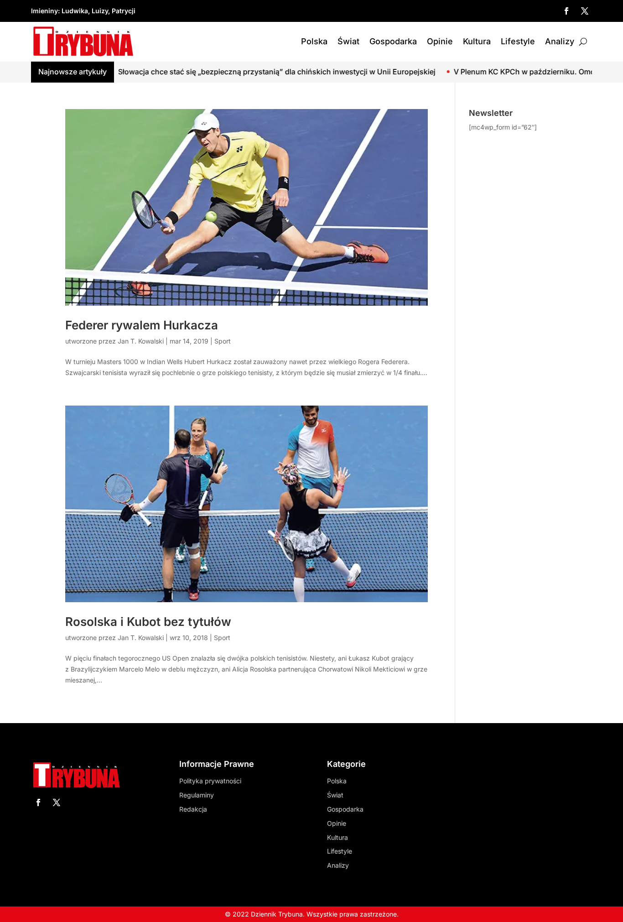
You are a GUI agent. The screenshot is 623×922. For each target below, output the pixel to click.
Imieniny (44, 11)
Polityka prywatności (210, 781)
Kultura (477, 41)
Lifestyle (518, 41)
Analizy (559, 41)
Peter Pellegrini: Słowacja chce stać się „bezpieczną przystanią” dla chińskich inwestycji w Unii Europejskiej (207, 71)
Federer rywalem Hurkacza (141, 325)
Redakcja (193, 809)
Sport (222, 341)
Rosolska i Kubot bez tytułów (148, 622)
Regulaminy (196, 795)
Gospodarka (393, 41)
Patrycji (123, 11)
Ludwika (75, 11)
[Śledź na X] (584, 11)
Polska (314, 41)
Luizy (100, 11)
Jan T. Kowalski (141, 341)
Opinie (440, 41)
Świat (348, 41)
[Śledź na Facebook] (566, 11)
